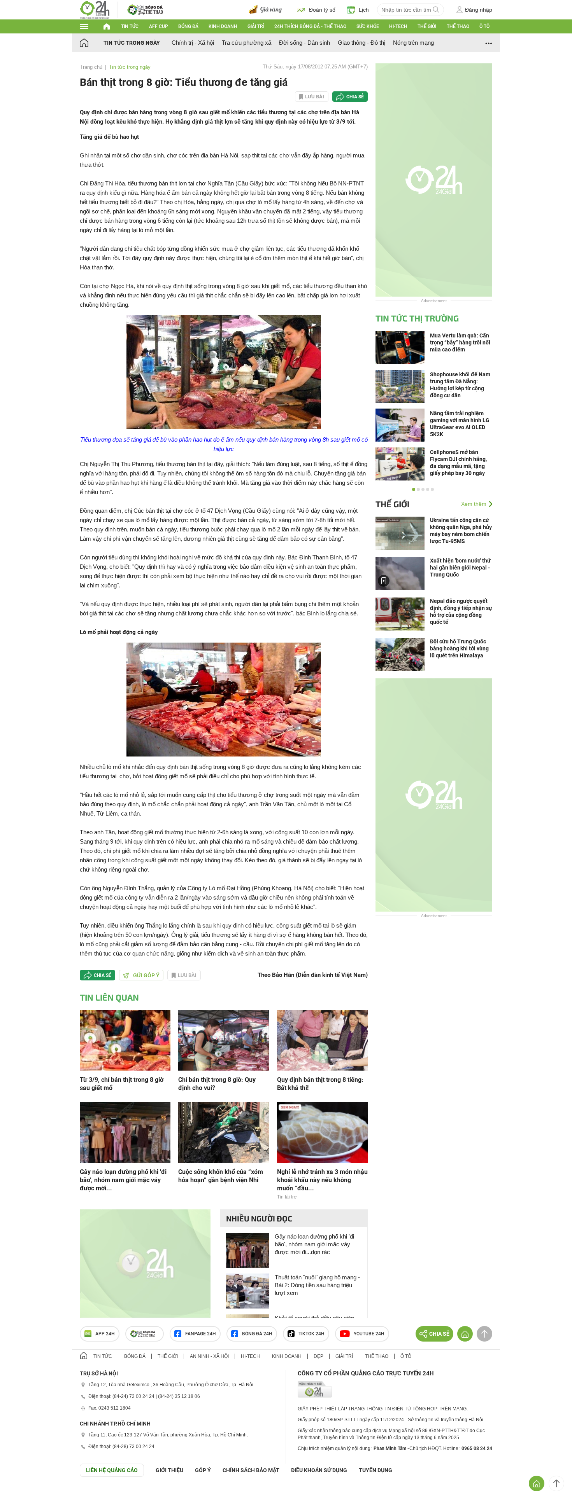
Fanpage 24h (200, 1334)
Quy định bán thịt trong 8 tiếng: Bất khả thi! (320, 1084)
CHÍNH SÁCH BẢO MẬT (251, 1470)
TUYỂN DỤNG (375, 1470)
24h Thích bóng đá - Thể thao (310, 26)
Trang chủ (91, 67)
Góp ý (203, 1470)
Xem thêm (473, 504)
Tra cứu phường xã (246, 42)
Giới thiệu (169, 1470)
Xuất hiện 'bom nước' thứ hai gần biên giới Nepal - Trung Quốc (460, 567)
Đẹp (318, 1356)
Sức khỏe (367, 26)
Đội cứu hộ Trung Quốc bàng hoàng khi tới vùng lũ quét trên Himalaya (459, 648)
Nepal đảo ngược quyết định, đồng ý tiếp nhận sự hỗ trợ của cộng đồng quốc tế (461, 611)
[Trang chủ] (92, 42)
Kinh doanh (223, 26)
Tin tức (130, 26)
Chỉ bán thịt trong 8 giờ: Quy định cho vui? (217, 1084)
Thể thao (458, 26)
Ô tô (484, 26)
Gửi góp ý (146, 975)
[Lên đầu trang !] (556, 1483)
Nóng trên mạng (413, 42)
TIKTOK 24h (311, 1334)
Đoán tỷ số (322, 10)
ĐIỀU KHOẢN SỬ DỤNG (319, 1470)
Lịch (364, 10)
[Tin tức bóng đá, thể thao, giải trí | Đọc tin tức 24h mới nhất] (95, 9)
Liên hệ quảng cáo (112, 1470)
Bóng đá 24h (257, 1334)
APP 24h (105, 1334)
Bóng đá (188, 26)
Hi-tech (398, 26)
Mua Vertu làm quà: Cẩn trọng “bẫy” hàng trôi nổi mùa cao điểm (460, 342)
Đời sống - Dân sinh (304, 42)
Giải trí (255, 26)
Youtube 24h (369, 1334)
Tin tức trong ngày (132, 43)
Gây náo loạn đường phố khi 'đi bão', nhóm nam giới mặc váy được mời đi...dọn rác (314, 1244)
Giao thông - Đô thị (361, 42)
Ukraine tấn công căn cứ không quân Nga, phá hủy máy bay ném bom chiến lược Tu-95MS (461, 530)
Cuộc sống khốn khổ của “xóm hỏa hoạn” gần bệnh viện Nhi (220, 1176)
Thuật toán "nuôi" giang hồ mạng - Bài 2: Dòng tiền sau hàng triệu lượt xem (317, 1285)
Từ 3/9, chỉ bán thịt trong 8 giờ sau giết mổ (121, 1084)
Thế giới (427, 26)
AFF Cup (158, 26)
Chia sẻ (355, 97)
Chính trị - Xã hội (193, 42)
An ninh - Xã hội (209, 1356)
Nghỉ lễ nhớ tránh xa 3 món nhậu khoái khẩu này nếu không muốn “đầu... (322, 1180)
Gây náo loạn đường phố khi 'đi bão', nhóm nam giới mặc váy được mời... (123, 1180)
